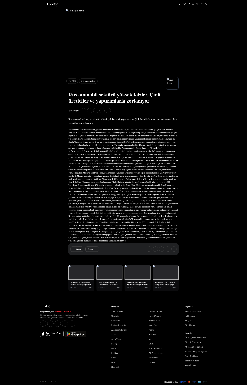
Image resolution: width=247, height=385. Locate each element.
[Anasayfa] (184, 4)
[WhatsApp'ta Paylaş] (95, 110)
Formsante (115, 320)
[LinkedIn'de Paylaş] (102, 110)
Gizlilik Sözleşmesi (193, 342)
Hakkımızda (190, 316)
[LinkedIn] (65, 324)
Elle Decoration (155, 348)
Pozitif (151, 330)
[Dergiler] (189, 4)
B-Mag (114, 344)
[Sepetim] (201, 4)
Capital (152, 362)
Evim (113, 358)
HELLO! (115, 362)
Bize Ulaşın (190, 325)
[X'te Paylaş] (89, 110)
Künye (188, 320)
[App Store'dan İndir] (52, 334)
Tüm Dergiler (117, 311)
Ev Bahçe (115, 353)
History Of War (155, 311)
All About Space (156, 353)
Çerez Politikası (191, 356)
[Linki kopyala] (108, 110)
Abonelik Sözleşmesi (194, 347)
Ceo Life (115, 316)
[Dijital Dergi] (193, 4)
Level (151, 344)
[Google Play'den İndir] (75, 334)
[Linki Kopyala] (174, 249)
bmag (47, 382)
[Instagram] (43, 324)
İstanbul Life (154, 320)
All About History (119, 330)
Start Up (152, 334)
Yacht (151, 339)
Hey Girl (115, 367)
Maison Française (118, 325)
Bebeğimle (153, 358)
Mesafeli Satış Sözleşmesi (196, 351)
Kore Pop (153, 325)
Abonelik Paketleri (193, 311)
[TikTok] (72, 324)
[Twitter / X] (58, 324)
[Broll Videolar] (197, 4)
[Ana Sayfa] (45, 306)
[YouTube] (50, 324)
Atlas (113, 334)
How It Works (155, 316)
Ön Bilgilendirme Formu (195, 337)
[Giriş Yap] (206, 4)
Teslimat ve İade (192, 361)
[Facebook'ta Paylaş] (83, 110)
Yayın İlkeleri (190, 365)
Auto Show (116, 339)
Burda (114, 348)
